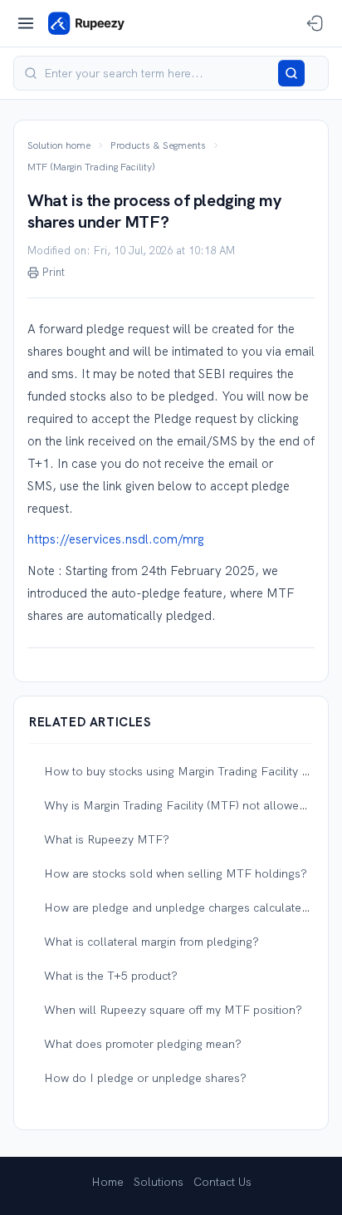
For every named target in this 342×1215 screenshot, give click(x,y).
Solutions (158, 1181)
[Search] (291, 73)
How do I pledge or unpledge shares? (145, 1077)
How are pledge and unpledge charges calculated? (179, 907)
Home (107, 1181)
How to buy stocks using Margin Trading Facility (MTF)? (192, 771)
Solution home (58, 145)
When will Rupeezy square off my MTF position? (173, 1009)
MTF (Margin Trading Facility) (91, 167)
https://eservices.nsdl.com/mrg (115, 539)
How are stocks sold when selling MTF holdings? (175, 873)
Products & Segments (158, 145)
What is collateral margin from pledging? (151, 941)
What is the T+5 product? (111, 975)
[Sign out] (314, 23)
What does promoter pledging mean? (143, 1043)
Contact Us (222, 1181)
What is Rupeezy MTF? (106, 839)
